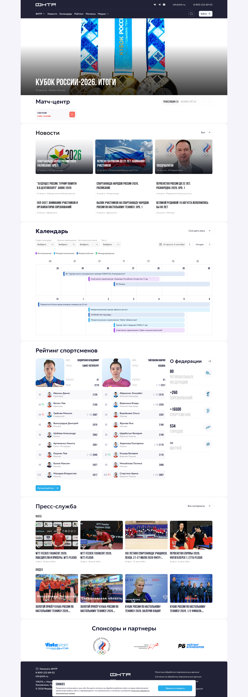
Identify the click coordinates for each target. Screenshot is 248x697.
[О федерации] (209, 361)
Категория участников (87, 240)
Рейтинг (79, 13)
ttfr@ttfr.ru (179, 4)
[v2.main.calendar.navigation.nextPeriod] (209, 244)
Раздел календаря (44, 240)
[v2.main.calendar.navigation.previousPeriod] (190, 244)
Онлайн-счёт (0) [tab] (188, 101)
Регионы (91, 13)
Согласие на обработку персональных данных (178, 676)
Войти (204, 13)
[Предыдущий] (203, 101)
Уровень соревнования (66, 240)
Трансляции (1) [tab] (170, 101)
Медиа (102, 13)
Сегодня (200, 244)
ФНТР (39, 13)
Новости (52, 13)
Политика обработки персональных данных (177, 672)
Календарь (65, 13)
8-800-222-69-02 (202, 4)
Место (104, 240)
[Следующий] (209, 101)
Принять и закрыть (175, 688)
